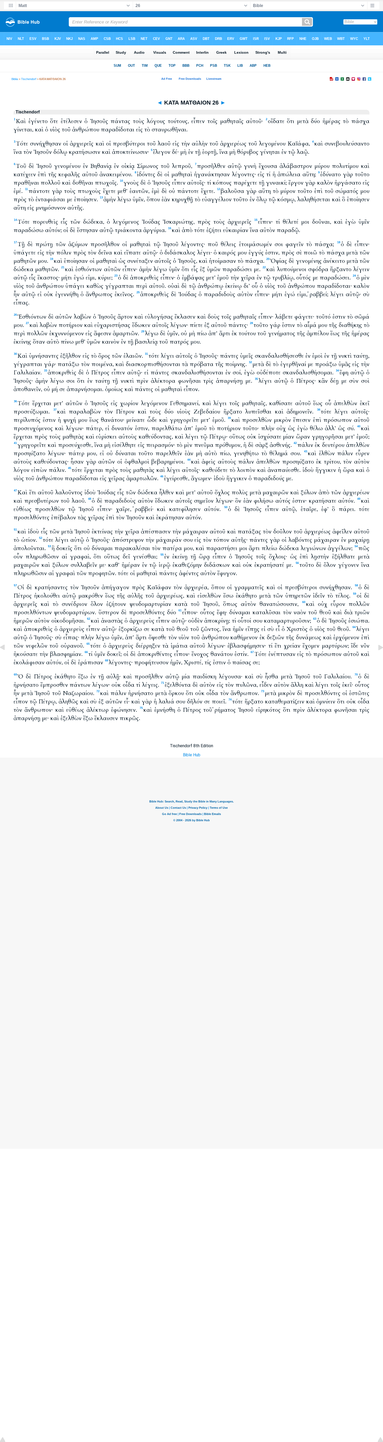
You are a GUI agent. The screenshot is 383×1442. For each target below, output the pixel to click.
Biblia (14, 79)
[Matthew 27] (376, 659)
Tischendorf (28, 79)
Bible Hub (191, 754)
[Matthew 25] (6, 659)
